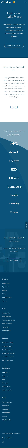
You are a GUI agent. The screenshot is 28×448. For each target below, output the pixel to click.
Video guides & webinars (8, 320)
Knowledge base (6, 316)
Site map (4, 416)
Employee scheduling (7, 342)
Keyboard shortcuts (7, 323)
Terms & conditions (7, 402)
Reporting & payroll (7, 350)
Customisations (6, 386)
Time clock (5, 383)
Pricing (4, 294)
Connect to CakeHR (14, 45)
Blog (3, 379)
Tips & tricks (5, 327)
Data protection (6, 412)
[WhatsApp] (3, 442)
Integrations (5, 376)
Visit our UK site (6, 419)
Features (4, 290)
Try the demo (5, 287)
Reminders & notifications (8, 353)
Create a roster (6, 283)
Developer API (5, 372)
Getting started (6, 313)
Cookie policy (5, 409)
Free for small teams (7, 360)
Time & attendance (7, 346)
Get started (14, 260)
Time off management (7, 357)
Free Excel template (7, 390)
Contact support (6, 330)
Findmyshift (5, 429)
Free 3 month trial (6, 297)
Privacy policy (5, 405)
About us (4, 301)
